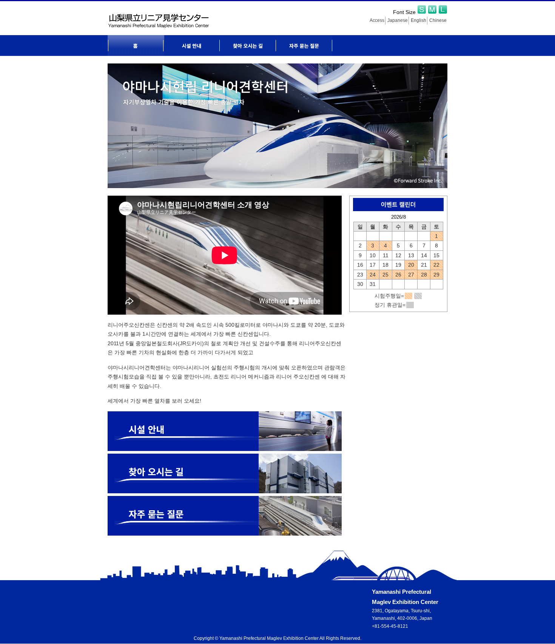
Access (377, 20)
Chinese (438, 20)
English (418, 20)
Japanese (397, 20)
